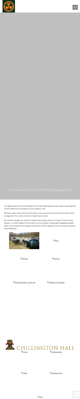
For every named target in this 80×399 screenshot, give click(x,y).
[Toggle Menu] (75, 7)
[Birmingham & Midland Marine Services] (8, 6)
